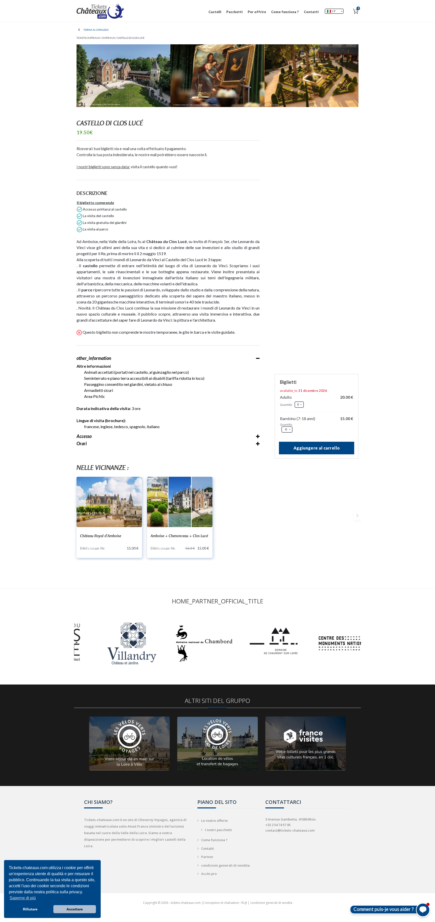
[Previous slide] (77, 516)
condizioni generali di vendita (225, 865)
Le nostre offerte (214, 820)
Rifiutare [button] (30, 909)
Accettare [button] (74, 909)
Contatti (311, 12)
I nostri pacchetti (218, 830)
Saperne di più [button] (23, 898)
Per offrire (257, 12)
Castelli (214, 12)
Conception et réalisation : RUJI (225, 903)
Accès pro (209, 873)
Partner (207, 857)
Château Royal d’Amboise (100, 535)
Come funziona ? (285, 12)
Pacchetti (234, 12)
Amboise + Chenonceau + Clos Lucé (179, 535)
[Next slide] (357, 516)
